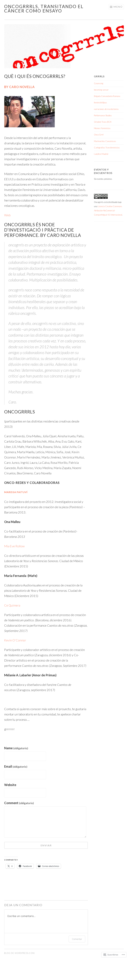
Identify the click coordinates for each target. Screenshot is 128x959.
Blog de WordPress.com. (19, 953)
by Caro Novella (19, 87)
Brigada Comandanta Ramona (107, 96)
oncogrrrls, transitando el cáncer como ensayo (44, 8)
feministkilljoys (100, 102)
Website (10, 785)
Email (15, 766)
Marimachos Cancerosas (105, 141)
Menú (118, 6)
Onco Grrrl (98, 134)
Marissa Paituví (15, 492)
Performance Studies (103, 115)
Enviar (46, 845)
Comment (19, 803)
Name (16, 748)
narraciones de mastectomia (106, 109)
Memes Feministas (102, 128)
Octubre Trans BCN (102, 122)
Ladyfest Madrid (101, 154)
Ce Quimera (12, 605)
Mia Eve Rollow (14, 546)
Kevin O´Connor (15, 640)
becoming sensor (101, 90)
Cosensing (98, 83)
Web (7, 215)
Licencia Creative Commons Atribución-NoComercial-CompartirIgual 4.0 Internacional (108, 210)
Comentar (77, 939)
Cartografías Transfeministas (107, 147)
